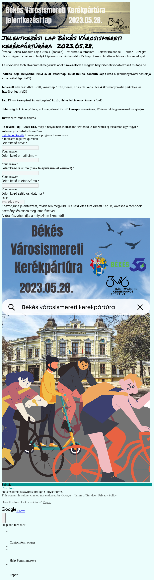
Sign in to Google (13, 135)
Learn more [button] (60, 135)
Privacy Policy (107, 495)
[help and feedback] (4, 518)
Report (47, 502)
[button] (77, 484)
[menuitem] (81, 537)
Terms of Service (85, 495)
